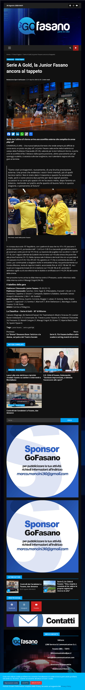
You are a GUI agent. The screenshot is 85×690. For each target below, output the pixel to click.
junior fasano (17, 327)
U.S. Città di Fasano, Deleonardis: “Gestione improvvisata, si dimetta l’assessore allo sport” (61, 360)
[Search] (70, 48)
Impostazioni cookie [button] (11, 683)
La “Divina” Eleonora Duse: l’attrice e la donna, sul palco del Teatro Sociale (24, 334)
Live (75, 48)
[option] (23, 587)
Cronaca (11, 405)
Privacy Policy (66, 686)
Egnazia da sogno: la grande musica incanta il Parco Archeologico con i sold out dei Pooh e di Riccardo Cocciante (49, 587)
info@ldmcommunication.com (60, 657)
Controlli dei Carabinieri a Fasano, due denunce (24, 395)
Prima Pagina (20, 59)
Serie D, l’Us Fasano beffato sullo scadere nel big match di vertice (64, 334)
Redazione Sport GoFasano (16, 80)
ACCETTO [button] (25, 683)
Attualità (11, 370)
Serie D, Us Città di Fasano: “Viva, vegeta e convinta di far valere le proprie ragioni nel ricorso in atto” (12, 587)
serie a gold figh (28, 327)
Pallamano (10, 59)
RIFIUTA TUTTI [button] (36, 683)
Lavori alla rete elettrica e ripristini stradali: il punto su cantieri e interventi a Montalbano (24, 360)
